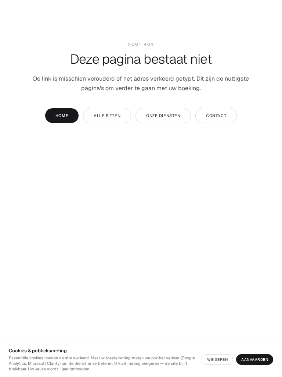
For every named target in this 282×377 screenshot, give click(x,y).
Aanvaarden (254, 359)
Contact (216, 115)
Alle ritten (107, 115)
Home (61, 115)
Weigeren (217, 359)
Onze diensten (163, 115)
